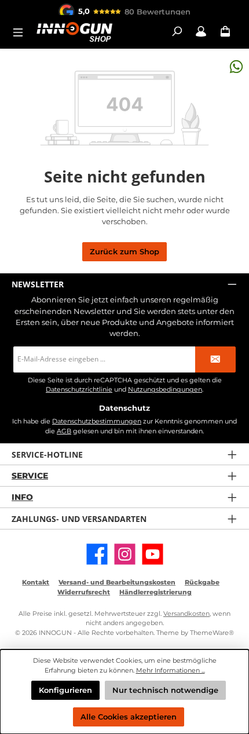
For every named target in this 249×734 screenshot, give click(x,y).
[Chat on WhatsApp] (236, 66)
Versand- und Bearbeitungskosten (116, 582)
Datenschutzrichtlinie (79, 389)
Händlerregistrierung (155, 592)
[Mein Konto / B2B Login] (201, 31)
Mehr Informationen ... (170, 670)
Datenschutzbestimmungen (96, 421)
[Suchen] (176, 31)
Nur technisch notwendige (165, 690)
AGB (64, 431)
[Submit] (215, 359)
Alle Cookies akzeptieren (128, 717)
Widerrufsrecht (83, 592)
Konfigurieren (65, 690)
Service (30, 475)
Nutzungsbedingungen (165, 389)
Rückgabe (202, 582)
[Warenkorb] (225, 31)
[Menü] (21, 31)
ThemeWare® (212, 633)
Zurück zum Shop (124, 251)
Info (22, 497)
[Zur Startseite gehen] (74, 31)
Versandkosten (186, 613)
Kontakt (35, 582)
